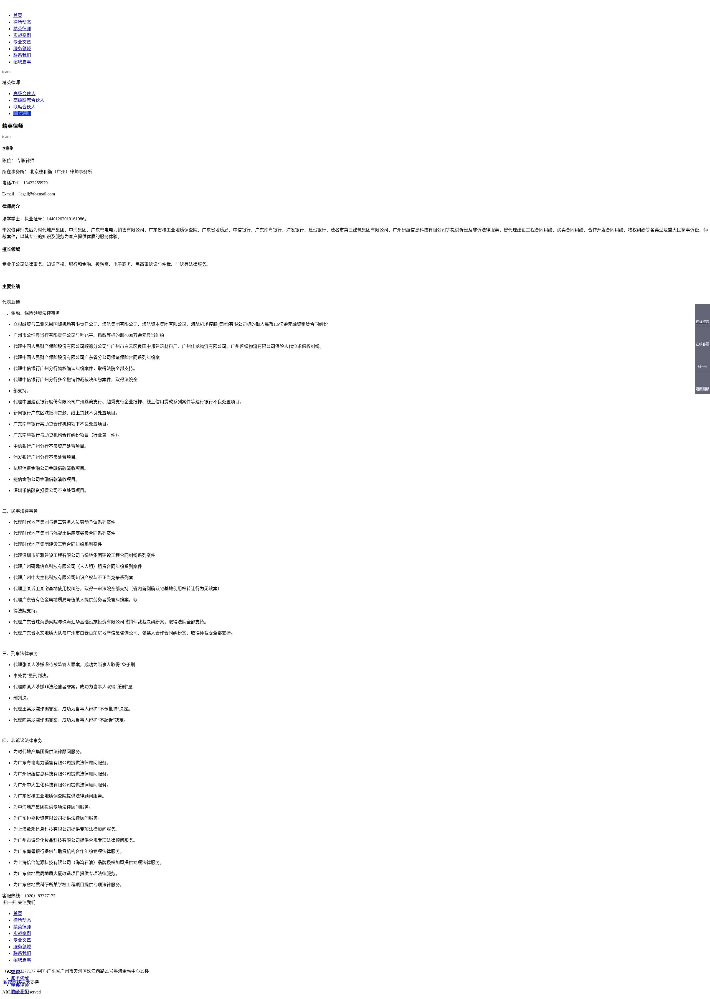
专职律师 (22, 113)
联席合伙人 (24, 107)
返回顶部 (702, 389)
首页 (17, 15)
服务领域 (22, 48)
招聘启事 (22, 62)
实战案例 (22, 35)
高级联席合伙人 (28, 100)
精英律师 (22, 28)
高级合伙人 (24, 93)
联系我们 (22, 55)
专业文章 (22, 42)
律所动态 (22, 22)
